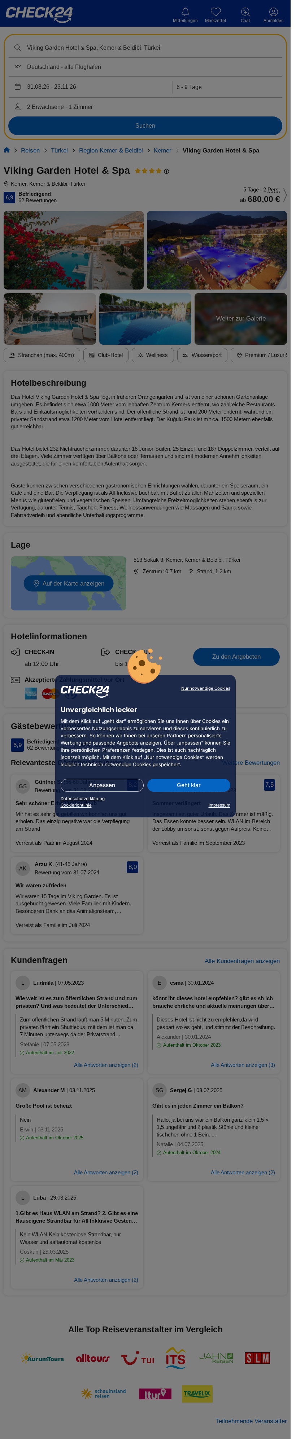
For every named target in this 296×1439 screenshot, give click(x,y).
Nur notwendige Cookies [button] (205, 688)
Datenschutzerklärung (83, 798)
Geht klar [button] (189, 785)
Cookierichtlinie (76, 805)
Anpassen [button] (102, 785)
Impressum (219, 805)
